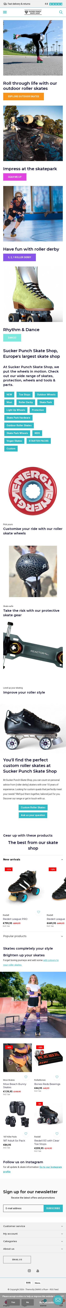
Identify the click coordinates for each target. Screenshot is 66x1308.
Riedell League (56, 918)
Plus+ (45, 1289)
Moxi (9, 402)
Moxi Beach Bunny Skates (14, 1085)
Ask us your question (33, 815)
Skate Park (46, 402)
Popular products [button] (14, 936)
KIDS (37, 433)
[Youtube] (38, 1270)
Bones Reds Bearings (47, 1084)
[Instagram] (29, 1270)
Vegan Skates (14, 440)
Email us (17, 1259)
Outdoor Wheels (46, 394)
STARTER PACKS (39, 440)
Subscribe (53, 1208)
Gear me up (15, 177)
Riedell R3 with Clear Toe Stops (46, 1142)
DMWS (38, 1289)
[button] (5, 12)
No (27, 1302)
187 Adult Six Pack (14, 1140)
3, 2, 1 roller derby (19, 257)
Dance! (12, 337)
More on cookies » (48, 1302)
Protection (38, 410)
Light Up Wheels (16, 410)
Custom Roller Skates (33, 807)
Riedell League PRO (15, 918)
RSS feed (54, 1289)
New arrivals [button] (11, 859)
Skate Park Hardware (18, 417)
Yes (13, 1302)
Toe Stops (24, 394)
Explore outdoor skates (23, 96)
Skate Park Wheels (17, 433)
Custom (11, 448)
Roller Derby (26, 402)
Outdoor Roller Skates (19, 425)
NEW (9, 394)
